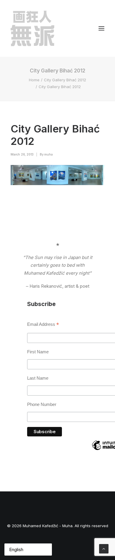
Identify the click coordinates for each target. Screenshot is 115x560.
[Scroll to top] (104, 548)
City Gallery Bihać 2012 (65, 79)
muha (48, 154)
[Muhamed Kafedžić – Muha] (32, 28)
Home (34, 79)
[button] (101, 28)
